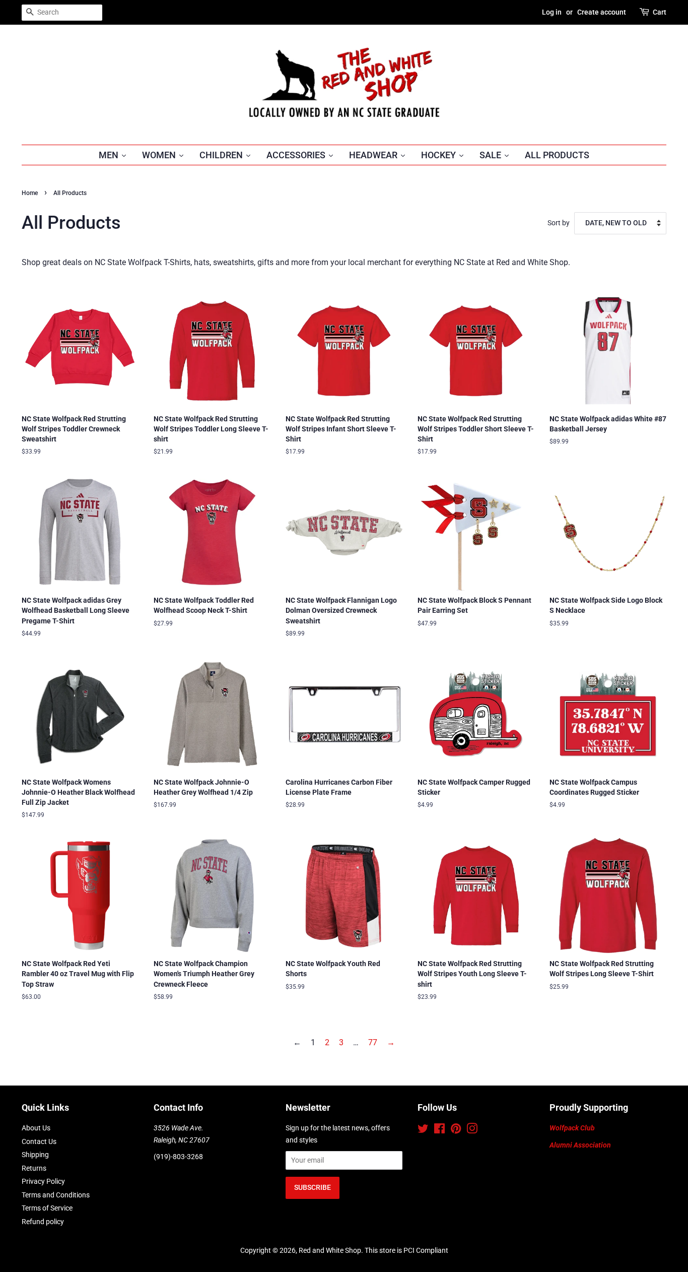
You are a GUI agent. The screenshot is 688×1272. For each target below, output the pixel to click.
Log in (552, 12)
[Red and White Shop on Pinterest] (455, 1130)
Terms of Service (47, 1208)
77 (372, 1042)
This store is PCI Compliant (406, 1250)
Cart (659, 12)
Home (30, 193)
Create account (601, 12)
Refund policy (43, 1222)
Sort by (558, 223)
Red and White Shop (330, 1250)
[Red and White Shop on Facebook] (439, 1130)
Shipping (35, 1155)
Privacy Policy (43, 1181)
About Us (36, 1128)
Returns (34, 1168)
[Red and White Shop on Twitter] (423, 1130)
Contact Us (39, 1141)
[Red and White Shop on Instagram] (471, 1130)
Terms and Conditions (56, 1195)
